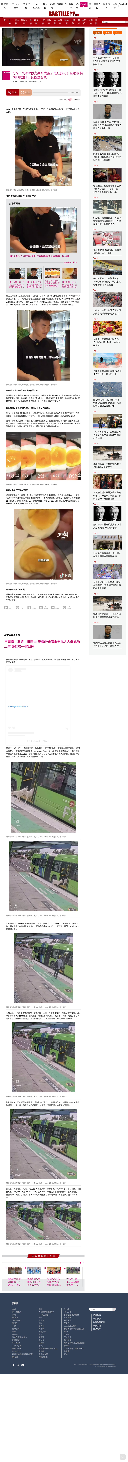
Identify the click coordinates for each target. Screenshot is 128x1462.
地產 (55, 22)
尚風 (40, 1334)
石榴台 (52, 6)
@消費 (84, 22)
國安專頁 (4, 6)
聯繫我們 (97, 1326)
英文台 (45, 6)
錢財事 (49, 22)
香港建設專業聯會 (71, 1315)
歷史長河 (106, 6)
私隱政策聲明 (99, 1322)
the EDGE (36, 6)
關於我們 (97, 1329)
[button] (73, 262)
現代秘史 (67, 1312)
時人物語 (67, 1317)
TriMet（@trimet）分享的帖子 (38, 741)
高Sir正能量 (43, 1315)
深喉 (40, 1309)
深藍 (14, 1315)
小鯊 (40, 1323)
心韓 (77, 6)
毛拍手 (67, 1309)
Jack (66, 1332)
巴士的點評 (17, 1312)
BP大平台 (26, 6)
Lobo (14, 1332)
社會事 (36, 22)
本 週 (107, 33)
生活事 (115, 6)
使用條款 (97, 1319)
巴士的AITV (15, 6)
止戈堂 (41, 1320)
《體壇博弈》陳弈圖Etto (74, 1348)
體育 (90, 6)
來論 (66, 1354)
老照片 (41, 1346)
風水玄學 (16, 1329)
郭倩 (40, 1317)
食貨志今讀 (43, 1354)
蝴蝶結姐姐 (43, 1357)
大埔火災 (16, 22)
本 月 (117, 33)
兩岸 (79, 22)
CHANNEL (61, 4)
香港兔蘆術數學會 (19, 1337)
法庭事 (43, 22)
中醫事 (60, 22)
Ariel (14, 1309)
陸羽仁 (15, 1323)
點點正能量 (17, 1348)
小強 (14, 1326)
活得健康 (16, 1340)
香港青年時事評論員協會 (74, 1329)
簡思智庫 (67, 1340)
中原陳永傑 (17, 1346)
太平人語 (42, 1332)
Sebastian (16, 1320)
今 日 (98, 33)
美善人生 (97, 6)
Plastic (83, 4)
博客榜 (90, 22)
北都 (9, 22)
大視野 (73, 22)
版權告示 (97, 1315)
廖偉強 (41, 1337)
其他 (96, 22)
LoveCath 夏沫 (70, 1326)
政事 (31, 22)
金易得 (67, 1334)
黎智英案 (24, 22)
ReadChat (16, 1351)
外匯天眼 (67, 1320)
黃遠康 (15, 1334)
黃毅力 (67, 1323)
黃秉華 (41, 1329)
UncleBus (16, 1343)
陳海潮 (67, 1351)
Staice (41, 1343)
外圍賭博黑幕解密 (46, 1312)
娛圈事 (71, 6)
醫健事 (66, 22)
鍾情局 (15, 1317)
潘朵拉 (41, 1340)
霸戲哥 (41, 1326)
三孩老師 (67, 1337)
